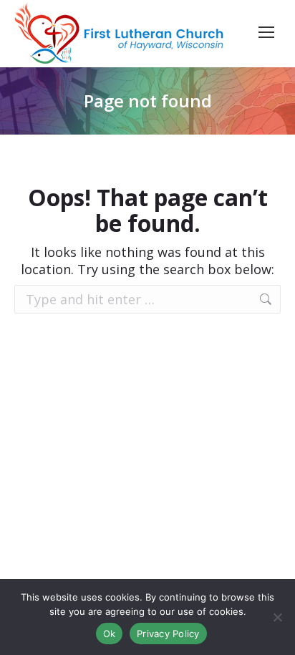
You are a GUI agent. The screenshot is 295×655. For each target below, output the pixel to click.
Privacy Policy (168, 633)
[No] (277, 617)
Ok (109, 633)
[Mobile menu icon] (266, 32)
